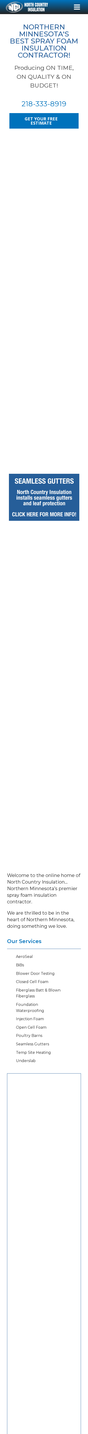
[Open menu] (76, 7)
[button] (16, 1365)
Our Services (24, 941)
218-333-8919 (44, 103)
